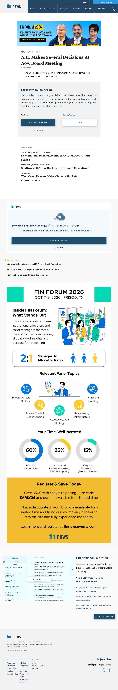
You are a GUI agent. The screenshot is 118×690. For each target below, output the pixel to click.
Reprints (76, 9)
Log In (80, 122)
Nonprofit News (24, 667)
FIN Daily (23, 663)
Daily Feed (101, 9)
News (32, 9)
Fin (8, 659)
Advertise (64, 9)
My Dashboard (38, 665)
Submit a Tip (12, 674)
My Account (37, 659)
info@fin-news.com (51, 106)
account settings (83, 102)
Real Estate (26, 52)
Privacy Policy (23, 650)
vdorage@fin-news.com (20, 646)
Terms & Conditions (12, 650)
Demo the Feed (39, 579)
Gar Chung (27, 68)
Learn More (38, 130)
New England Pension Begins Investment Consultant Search (34, 269)
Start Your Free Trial (38, 122)
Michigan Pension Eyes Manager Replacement (27, 274)
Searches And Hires (47, 9)
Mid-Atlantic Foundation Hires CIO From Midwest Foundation (34, 264)
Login (84, 2)
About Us (88, 9)
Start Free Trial (105, 2)
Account (35, 663)
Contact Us (12, 668)
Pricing (10, 671)
